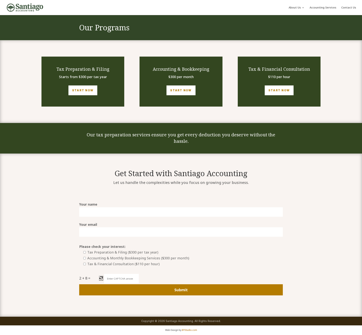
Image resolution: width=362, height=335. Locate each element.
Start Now (83, 90)
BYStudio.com (189, 330)
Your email (88, 224)
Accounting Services (323, 7)
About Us (295, 7)
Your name (88, 204)
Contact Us (348, 7)
